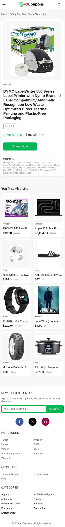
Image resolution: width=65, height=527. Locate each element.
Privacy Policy (41, 474)
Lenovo (5, 444)
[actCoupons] (31, 4)
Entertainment (8, 512)
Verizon (5, 448)
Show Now (20, 146)
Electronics (39, 508)
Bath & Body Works (11, 453)
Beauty (37, 499)
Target (4, 439)
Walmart (5, 458)
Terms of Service (10, 474)
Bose (36, 448)
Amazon (38, 439)
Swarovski (39, 453)
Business (38, 503)
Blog (3, 478)
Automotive (7, 499)
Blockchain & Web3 (11, 503)
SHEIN (37, 444)
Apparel (5, 494)
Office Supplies (18, 14)
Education (6, 508)
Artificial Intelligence (44, 494)
